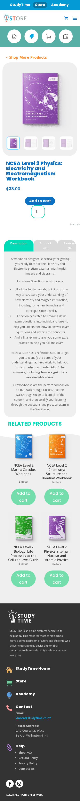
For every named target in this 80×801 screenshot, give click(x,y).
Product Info (45, 245)
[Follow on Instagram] (19, 784)
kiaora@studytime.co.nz (33, 718)
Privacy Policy (28, 763)
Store (21, 681)
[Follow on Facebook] (10, 784)
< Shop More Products (26, 57)
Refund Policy (28, 758)
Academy (25, 693)
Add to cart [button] (40, 200)
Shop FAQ (25, 752)
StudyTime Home (33, 668)
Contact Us (26, 769)
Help (20, 746)
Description (18, 243)
